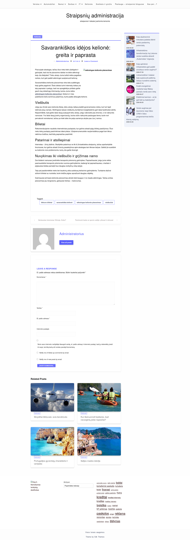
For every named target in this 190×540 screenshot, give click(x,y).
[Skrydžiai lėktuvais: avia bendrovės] (52, 397)
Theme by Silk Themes (95, 537)
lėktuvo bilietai (46, 202)
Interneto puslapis (43, 329)
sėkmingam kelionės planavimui (48, 94)
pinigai (112, 514)
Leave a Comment (91, 61)
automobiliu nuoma (102, 483)
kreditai (102, 496)
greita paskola (114, 490)
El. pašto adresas (43, 318)
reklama (120, 513)
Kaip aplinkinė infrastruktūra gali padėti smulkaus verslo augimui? (146, 67)
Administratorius (62, 61)
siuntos (108, 517)
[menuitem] (36, 4)
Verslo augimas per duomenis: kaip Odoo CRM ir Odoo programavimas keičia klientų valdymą (139, 114)
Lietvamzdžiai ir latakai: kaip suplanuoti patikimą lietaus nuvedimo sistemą (146, 78)
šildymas (115, 521)
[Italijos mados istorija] (99, 441)
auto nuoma (111, 483)
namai (115, 505)
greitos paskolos (110, 493)
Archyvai (67, 482)
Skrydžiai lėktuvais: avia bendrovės (50, 416)
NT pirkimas (102, 508)
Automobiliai (49, 4)
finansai (106, 489)
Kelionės (89, 4)
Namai (61, 4)
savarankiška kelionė (64, 202)
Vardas (40, 308)
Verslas (36, 4)
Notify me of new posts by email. (50, 359)
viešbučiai (109, 202)
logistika (101, 505)
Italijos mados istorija (90, 460)
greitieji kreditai (100, 493)
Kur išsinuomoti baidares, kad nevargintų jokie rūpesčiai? (95, 418)
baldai (119, 482)
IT (80, 4)
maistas (109, 506)
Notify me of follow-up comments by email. (54, 353)
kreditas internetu (110, 501)
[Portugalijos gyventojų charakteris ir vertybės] (52, 441)
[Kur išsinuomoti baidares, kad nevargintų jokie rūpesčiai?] (99, 397)
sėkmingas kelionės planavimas (89, 202)
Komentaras (41, 277)
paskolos (103, 513)
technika (115, 517)
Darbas (71, 4)
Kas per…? (152, 4)
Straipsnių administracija (95, 15)
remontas (101, 517)
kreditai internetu (114, 497)
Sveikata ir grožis (104, 4)
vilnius (107, 521)
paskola (119, 509)
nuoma (111, 508)
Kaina (119, 492)
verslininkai (100, 521)
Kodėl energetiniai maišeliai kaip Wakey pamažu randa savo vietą (146, 89)
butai (99, 489)
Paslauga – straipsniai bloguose (129, 4)
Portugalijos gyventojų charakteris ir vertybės (51, 462)
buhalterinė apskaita (105, 486)
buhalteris (119, 486)
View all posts (66, 242)
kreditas (100, 501)
